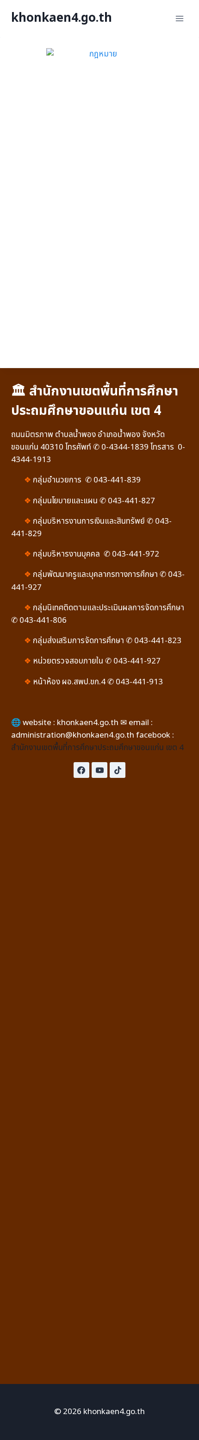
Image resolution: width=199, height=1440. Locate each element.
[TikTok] (117, 770)
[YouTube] (99, 770)
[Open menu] (179, 18)
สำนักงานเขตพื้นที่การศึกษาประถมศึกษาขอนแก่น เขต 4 (97, 748)
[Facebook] (81, 770)
